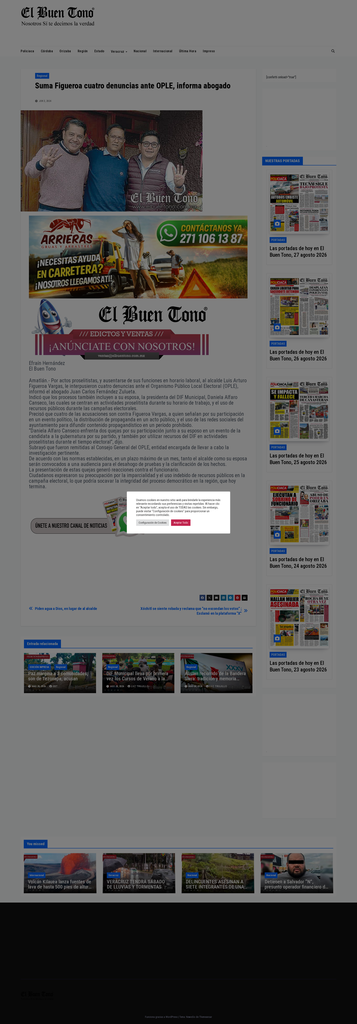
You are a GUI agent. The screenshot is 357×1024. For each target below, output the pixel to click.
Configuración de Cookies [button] (153, 522)
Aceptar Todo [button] (181, 522)
